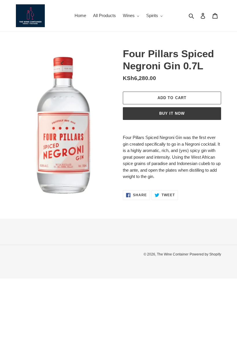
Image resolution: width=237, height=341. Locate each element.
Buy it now (172, 113)
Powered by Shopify (205, 254)
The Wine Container (172, 254)
